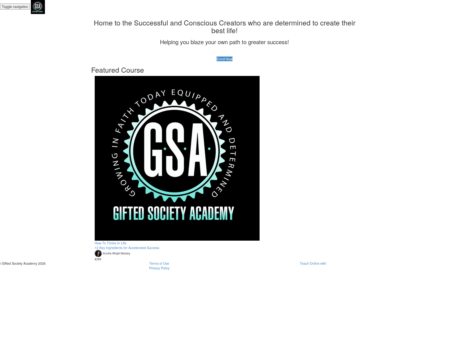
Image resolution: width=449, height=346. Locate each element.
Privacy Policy (159, 268)
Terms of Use (159, 263)
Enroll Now (224, 59)
